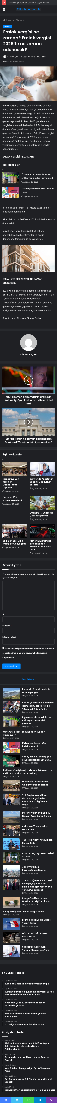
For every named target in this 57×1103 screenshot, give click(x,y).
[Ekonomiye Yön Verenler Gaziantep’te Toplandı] (14, 469)
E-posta (7, 625)
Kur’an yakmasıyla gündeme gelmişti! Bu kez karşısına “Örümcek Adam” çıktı (38, 706)
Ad (4, 614)
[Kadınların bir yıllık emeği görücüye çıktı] (14, 531)
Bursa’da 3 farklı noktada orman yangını (36, 691)
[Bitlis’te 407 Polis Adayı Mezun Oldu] (11, 830)
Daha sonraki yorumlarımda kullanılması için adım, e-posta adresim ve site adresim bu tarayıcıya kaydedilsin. (28, 653)
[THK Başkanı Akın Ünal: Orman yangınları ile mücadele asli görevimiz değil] (11, 799)
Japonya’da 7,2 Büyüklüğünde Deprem (34, 868)
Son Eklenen (28, 679)
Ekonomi (20, 20)
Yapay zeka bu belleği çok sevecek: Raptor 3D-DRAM (37, 758)
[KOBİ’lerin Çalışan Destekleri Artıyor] (11, 857)
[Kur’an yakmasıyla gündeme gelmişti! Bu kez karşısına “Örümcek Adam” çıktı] (11, 707)
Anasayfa (9, 20)
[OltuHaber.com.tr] (28, 9)
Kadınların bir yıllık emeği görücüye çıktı (14, 542)
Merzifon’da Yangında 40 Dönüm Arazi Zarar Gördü (36, 814)
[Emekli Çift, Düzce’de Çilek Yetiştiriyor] (42, 503)
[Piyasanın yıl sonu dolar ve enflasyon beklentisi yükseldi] (10, 177)
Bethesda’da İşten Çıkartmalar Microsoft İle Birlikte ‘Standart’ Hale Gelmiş (27, 772)
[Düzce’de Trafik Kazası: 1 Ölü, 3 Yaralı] (11, 937)
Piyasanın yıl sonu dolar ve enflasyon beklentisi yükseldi (36, 720)
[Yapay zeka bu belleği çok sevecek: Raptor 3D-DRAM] (11, 761)
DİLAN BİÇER (13, 57)
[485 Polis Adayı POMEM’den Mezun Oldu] (11, 844)
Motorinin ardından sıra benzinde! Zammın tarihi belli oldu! (41, 545)
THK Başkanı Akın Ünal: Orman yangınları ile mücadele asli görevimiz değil (35, 800)
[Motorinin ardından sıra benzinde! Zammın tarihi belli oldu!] (42, 531)
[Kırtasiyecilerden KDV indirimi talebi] (10, 192)
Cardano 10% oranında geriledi (12, 499)
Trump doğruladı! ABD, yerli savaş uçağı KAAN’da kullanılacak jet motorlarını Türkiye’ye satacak (37, 885)
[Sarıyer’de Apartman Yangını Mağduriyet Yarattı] (42, 469)
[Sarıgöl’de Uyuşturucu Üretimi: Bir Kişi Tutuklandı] (11, 902)
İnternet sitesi (9, 637)
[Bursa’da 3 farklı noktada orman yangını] (11, 693)
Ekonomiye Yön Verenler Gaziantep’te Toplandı (10, 483)
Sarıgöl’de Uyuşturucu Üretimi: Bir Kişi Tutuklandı (36, 900)
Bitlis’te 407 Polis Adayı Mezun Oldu (35, 828)
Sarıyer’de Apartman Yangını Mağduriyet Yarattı (41, 481)
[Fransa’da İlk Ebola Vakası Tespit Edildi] (11, 924)
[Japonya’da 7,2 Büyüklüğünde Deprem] (11, 871)
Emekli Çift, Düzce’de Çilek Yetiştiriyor (41, 514)
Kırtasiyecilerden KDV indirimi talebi (34, 745)
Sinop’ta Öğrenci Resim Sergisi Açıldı (23, 911)
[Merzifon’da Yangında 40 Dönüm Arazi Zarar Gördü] (11, 817)
